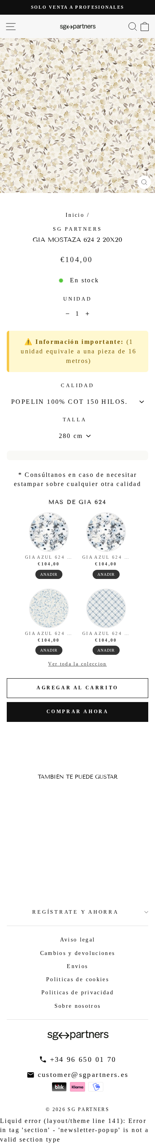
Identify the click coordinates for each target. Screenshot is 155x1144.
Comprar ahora (77, 711)
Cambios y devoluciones (77, 953)
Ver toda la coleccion (77, 664)
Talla (75, 419)
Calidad (77, 385)
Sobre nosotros (77, 1006)
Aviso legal (77, 939)
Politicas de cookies (77, 979)
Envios (77, 966)
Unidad (77, 299)
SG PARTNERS (77, 229)
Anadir (49, 574)
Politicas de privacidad (77, 992)
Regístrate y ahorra (75, 912)
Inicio (75, 215)
